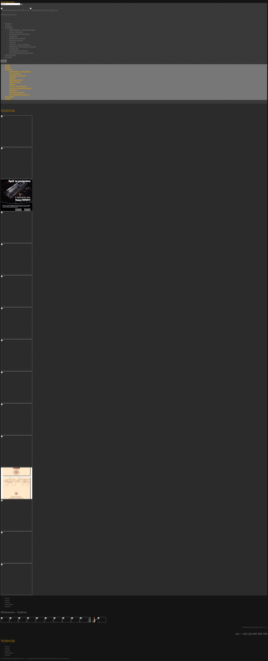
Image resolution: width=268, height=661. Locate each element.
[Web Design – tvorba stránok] (14, 622)
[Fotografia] (102, 622)
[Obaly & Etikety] (40, 622)
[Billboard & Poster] (93, 622)
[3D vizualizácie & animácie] (5, 622)
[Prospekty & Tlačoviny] (49, 622)
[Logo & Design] (75, 622)
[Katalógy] (58, 622)
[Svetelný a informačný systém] (22, 622)
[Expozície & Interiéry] (84, 622)
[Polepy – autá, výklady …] (31, 622)
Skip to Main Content (8, 2)
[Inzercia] (66, 622)
